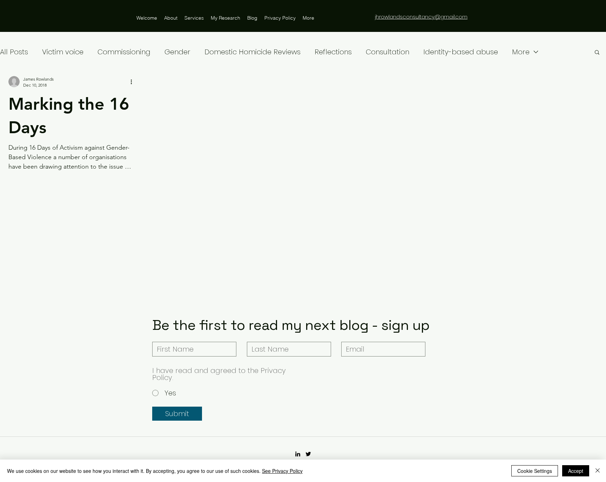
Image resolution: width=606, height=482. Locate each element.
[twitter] (308, 453)
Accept (575, 470)
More (521, 52)
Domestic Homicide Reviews (252, 52)
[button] (597, 52)
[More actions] (133, 81)
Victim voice (62, 52)
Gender (177, 52)
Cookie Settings (534, 470)
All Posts (14, 52)
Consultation (387, 52)
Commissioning (123, 52)
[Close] (597, 470)
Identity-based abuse (460, 52)
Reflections (333, 52)
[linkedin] (297, 453)
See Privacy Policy (282, 470)
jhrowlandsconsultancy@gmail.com (421, 16)
